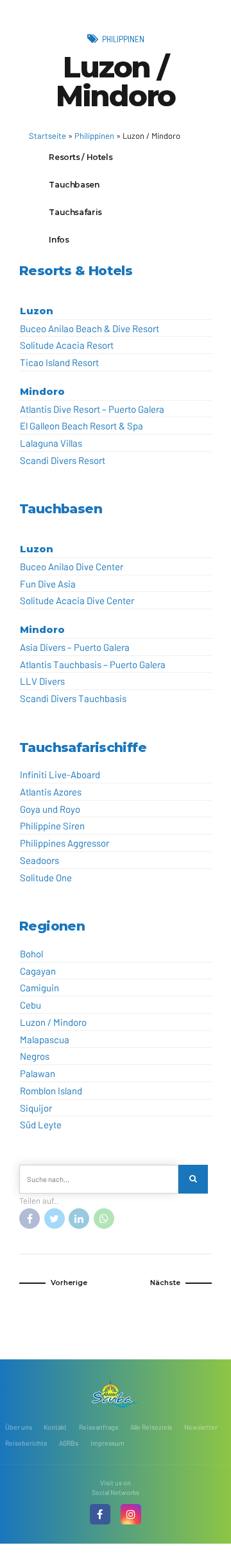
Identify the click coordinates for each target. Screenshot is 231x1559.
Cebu (30, 1005)
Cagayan (38, 971)
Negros (34, 1056)
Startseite (47, 136)
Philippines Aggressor (64, 843)
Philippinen (123, 38)
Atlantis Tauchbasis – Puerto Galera (93, 664)
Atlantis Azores (50, 791)
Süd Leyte (41, 1124)
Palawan (37, 1073)
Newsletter (201, 1427)
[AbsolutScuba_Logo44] (115, 1393)
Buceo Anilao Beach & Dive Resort (89, 328)
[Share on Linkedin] (79, 1218)
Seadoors (39, 860)
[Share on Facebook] (29, 1218)
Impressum (107, 1443)
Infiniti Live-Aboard (60, 774)
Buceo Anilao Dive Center (71, 566)
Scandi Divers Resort (62, 460)
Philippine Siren (52, 825)
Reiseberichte (26, 1443)
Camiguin (39, 987)
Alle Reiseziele (151, 1427)
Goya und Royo (50, 809)
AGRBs (68, 1443)
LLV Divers (42, 681)
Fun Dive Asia (48, 583)
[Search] (193, 1179)
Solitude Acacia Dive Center (77, 600)
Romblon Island (51, 1090)
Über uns (18, 1427)
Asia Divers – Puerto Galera (75, 647)
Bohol (31, 953)
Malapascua (44, 1039)
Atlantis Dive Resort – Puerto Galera (92, 409)
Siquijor (36, 1108)
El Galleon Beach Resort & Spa (81, 425)
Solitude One (46, 877)
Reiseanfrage (99, 1427)
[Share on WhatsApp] (104, 1218)
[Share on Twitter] (54, 1218)
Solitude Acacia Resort (67, 345)
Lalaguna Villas (51, 443)
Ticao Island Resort (59, 362)
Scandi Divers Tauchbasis (73, 698)
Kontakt (55, 1427)
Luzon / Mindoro (53, 1022)
